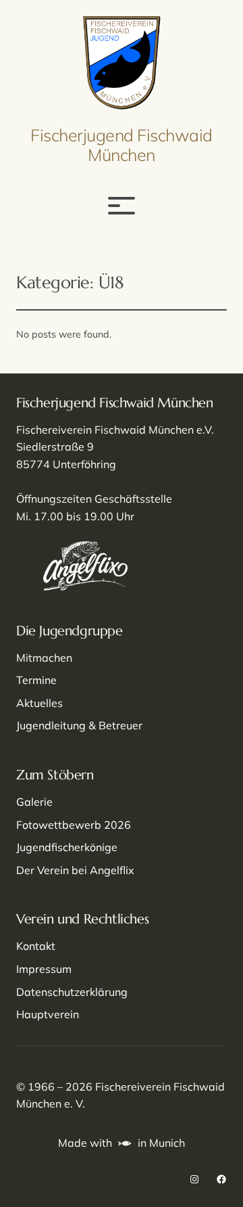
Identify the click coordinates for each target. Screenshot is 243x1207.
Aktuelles (39, 703)
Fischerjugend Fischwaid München (121, 144)
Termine (36, 680)
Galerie (34, 802)
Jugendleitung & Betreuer (79, 725)
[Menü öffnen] (121, 205)
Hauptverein (47, 1014)
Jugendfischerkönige (66, 847)
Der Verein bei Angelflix (75, 870)
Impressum (44, 969)
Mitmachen (44, 657)
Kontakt (35, 946)
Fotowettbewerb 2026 (73, 825)
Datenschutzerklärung (72, 992)
